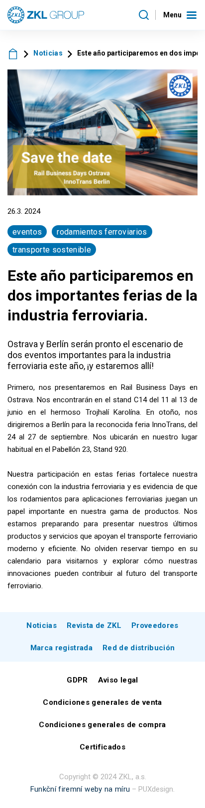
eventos (27, 232)
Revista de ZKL (94, 625)
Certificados (102, 747)
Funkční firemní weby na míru (80, 789)
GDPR (77, 680)
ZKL (13, 53)
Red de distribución (138, 647)
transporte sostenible (51, 249)
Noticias (48, 53)
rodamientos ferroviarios (102, 232)
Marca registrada (61, 647)
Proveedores (155, 625)
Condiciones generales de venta (102, 702)
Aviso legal (118, 680)
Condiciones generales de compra (102, 724)
